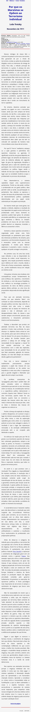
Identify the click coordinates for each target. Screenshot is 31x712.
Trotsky (17, 0)
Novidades (22, 0)
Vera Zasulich (17, 551)
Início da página (16, 703)
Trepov (23, 556)
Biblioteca (12, 0)
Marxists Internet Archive (23, 43)
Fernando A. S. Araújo (11, 42)
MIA (7, 0)
